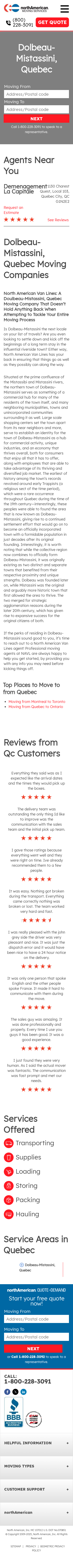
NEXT (36, 118)
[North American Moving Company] (26, 14)
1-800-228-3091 (27, 1379)
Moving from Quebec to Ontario (36, 706)
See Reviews (58, 220)
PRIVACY (31, 1546)
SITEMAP (16, 1546)
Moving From (17, 86)
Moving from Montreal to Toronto (37, 701)
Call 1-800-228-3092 (28, 1357)
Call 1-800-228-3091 (26, 127)
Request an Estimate (13, 210)
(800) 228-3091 (23, 22)
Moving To (14, 101)
